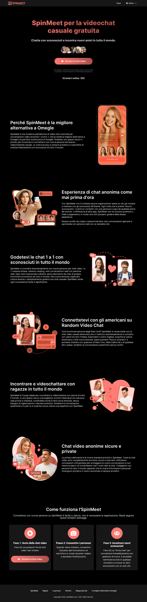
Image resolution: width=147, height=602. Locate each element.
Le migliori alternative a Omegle (104, 591)
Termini (68, 591)
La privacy (57, 591)
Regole (45, 591)
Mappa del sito (81, 591)
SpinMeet (34, 591)
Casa (119, 3)
